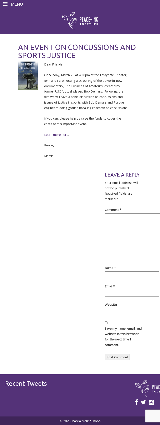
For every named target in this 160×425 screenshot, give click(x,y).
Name (110, 268)
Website (111, 304)
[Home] (80, 21)
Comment (113, 210)
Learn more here (56, 134)
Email (110, 286)
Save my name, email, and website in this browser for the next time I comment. (123, 336)
